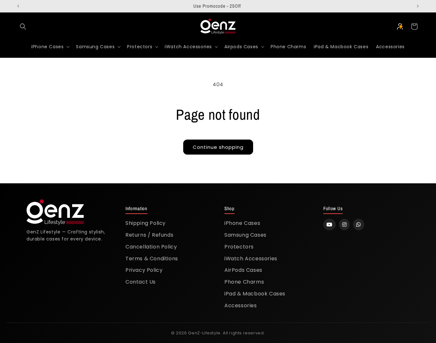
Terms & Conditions (151, 258)
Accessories (240, 305)
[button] (23, 26)
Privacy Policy (143, 270)
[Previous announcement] (18, 6)
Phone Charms (244, 282)
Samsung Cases (245, 235)
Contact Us (140, 282)
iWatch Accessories (250, 258)
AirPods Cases (243, 270)
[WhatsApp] (358, 224)
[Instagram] (344, 224)
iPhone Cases (242, 223)
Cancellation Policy (151, 246)
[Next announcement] (418, 6)
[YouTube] (329, 224)
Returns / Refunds (149, 235)
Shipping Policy (145, 223)
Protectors (239, 246)
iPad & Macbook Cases (254, 293)
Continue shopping (218, 147)
